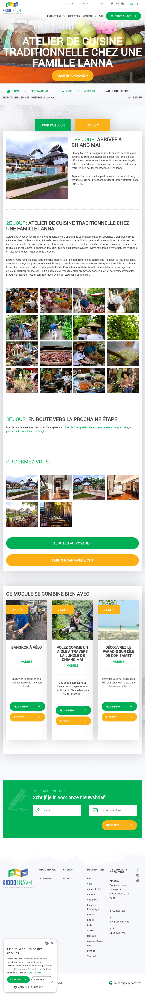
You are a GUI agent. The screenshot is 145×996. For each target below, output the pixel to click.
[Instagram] (117, 3)
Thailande (92, 956)
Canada (91, 894)
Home (70, 3)
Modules (89, 91)
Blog (86, 3)
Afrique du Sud (94, 889)
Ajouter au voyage (71, 76)
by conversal (128, 983)
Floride (90, 919)
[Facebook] (112, 3)
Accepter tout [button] (18, 979)
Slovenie (91, 930)
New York (91, 935)
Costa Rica (92, 899)
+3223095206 (118, 910)
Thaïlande (65, 91)
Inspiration (74, 16)
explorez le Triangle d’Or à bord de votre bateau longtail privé (94, 427)
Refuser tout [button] (42, 979)
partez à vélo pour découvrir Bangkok (26, 431)
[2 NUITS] (26, 619)
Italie (89, 925)
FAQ (101, 3)
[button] (30, 987)
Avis (101, 16)
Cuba (89, 883)
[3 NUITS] (118, 619)
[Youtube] (122, 3)
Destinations (54, 16)
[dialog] (30, 965)
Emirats (90, 914)
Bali (89, 878)
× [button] (51, 943)
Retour (137, 97)
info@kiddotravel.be (119, 921)
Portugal (91, 950)
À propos (87, 16)
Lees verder (35, 972)
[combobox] (47, 943)
